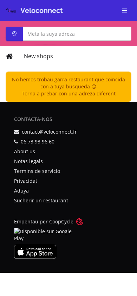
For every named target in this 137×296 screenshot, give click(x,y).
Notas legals (28, 161)
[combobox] (68, 34)
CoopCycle (61, 221)
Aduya (21, 190)
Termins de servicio (37, 171)
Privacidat (25, 180)
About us (24, 151)
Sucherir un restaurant (41, 200)
